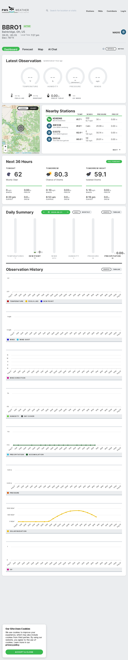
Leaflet (17, 153)
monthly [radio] (86, 212)
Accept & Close (24, 652)
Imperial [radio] (110, 49)
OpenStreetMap (27, 153)
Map (36, 49)
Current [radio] (23, 108)
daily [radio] (76, 212)
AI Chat (46, 49)
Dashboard (9, 49)
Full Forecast (114, 162)
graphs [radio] (106, 212)
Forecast (24, 49)
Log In (123, 11)
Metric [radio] (121, 49)
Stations (90, 11)
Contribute (112, 11)
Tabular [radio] (116, 269)
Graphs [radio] (106, 269)
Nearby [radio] (33, 108)
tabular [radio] (116, 212)
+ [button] (5, 146)
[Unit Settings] (103, 49)
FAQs (100, 11)
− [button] (5, 150)
